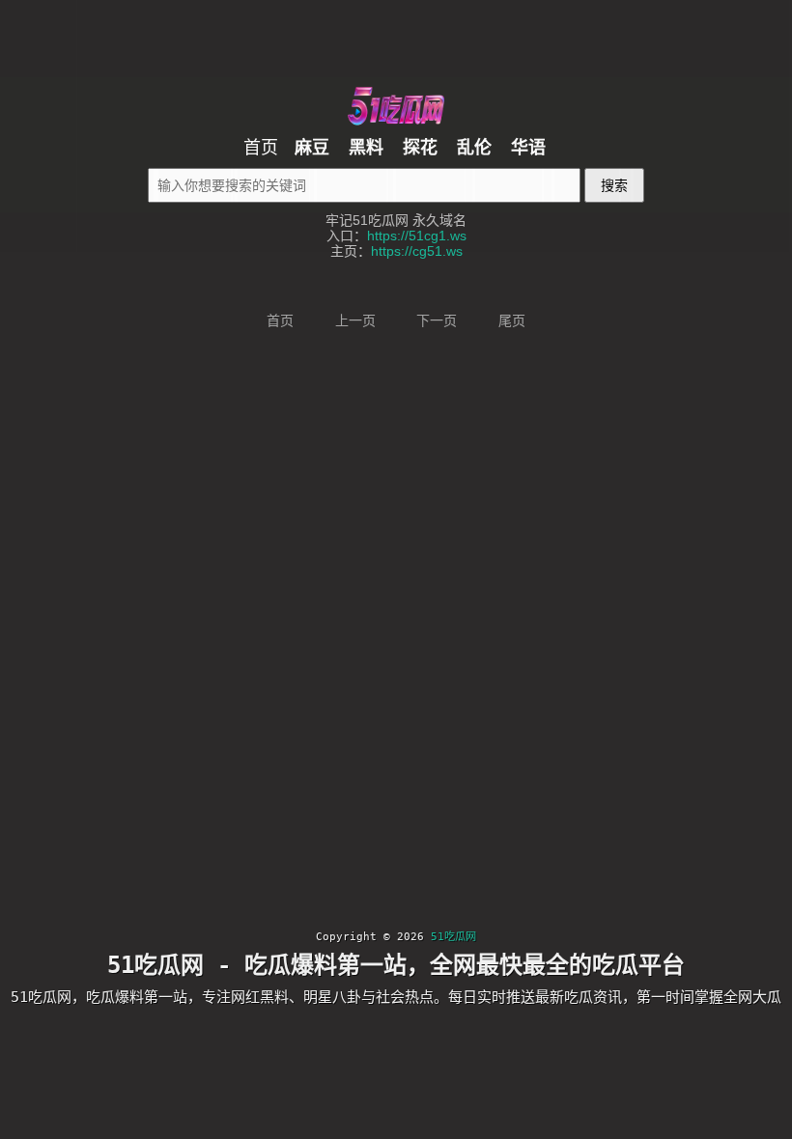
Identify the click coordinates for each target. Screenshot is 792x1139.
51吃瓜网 (453, 937)
